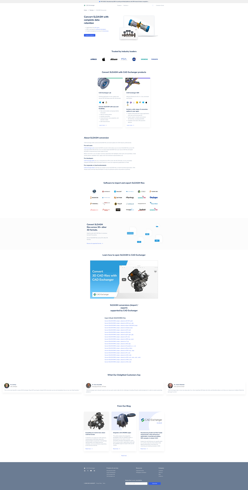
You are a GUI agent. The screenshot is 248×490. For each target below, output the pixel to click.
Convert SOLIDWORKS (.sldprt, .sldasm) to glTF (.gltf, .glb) (119, 334)
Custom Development (111, 472)
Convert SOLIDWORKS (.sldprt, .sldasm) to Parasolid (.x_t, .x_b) (120, 346)
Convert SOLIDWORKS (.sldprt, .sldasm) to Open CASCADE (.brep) (121, 325)
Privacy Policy (99, 483)
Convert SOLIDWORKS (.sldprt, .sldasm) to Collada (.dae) (119, 327)
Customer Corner (160, 5)
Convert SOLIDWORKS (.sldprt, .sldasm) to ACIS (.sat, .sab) (119, 323)
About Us (160, 472)
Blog (159, 474)
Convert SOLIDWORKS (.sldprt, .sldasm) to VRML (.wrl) (118, 359)
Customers (161, 470)
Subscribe (154, 483)
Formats (92, 10)
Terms (104, 483)
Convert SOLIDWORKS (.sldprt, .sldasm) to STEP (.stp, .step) (119, 350)
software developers (101, 29)
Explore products (90, 35)
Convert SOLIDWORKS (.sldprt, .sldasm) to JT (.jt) (117, 341)
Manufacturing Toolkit (111, 470)
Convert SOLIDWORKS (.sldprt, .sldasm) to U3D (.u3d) (118, 355)
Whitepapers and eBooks (141, 472)
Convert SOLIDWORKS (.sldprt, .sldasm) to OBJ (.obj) (117, 343)
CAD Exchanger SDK (89, 160)
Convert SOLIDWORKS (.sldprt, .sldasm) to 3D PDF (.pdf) (119, 321)
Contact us (161, 476)
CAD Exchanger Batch (89, 167)
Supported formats (140, 470)
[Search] (153, 5)
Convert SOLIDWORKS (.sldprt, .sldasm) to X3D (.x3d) (118, 362)
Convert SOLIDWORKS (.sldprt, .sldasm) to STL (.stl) (117, 353)
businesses (105, 31)
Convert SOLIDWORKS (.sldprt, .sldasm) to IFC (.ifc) (117, 337)
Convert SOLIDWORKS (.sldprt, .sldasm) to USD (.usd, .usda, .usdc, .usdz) (122, 357)
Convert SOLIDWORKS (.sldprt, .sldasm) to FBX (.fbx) (118, 332)
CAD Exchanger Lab (89, 148)
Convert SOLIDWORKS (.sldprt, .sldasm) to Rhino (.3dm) (118, 348)
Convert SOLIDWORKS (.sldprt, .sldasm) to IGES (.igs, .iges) (119, 339)
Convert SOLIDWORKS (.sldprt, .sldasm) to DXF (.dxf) (118, 330)
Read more (124, 455)
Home (85, 10)
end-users (96, 27)
